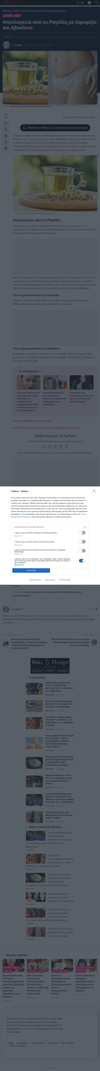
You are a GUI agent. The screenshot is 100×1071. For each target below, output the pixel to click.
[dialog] (50, 535)
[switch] (82, 532)
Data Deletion (35, 580)
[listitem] (50, 527)
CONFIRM (31, 570)
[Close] (94, 491)
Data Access (50, 580)
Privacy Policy (64, 580)
